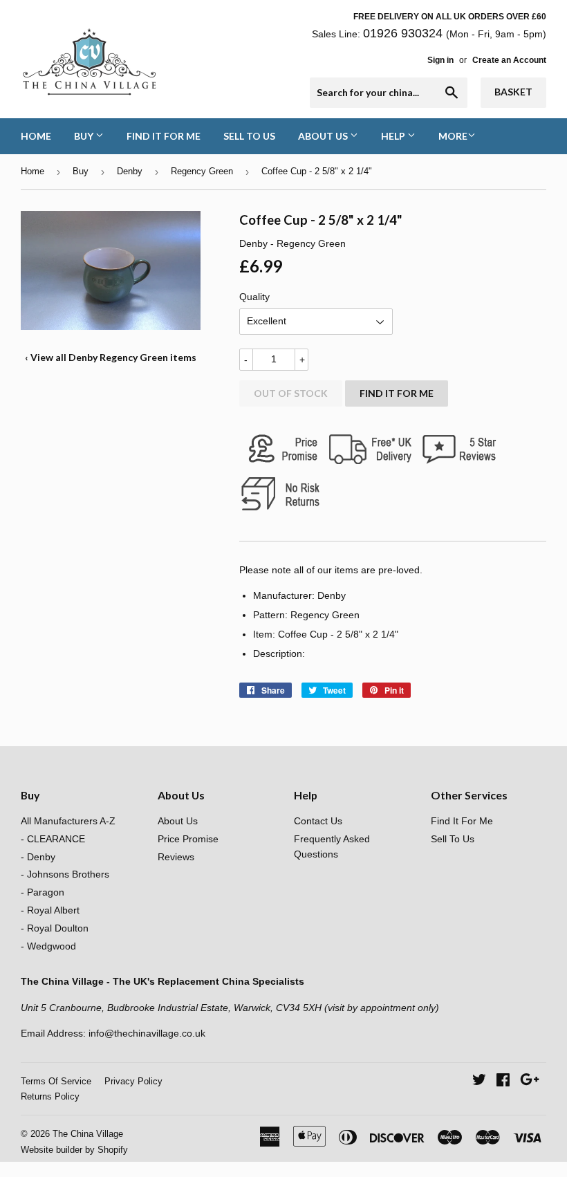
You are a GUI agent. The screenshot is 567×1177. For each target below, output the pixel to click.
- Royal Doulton (55, 928)
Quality (254, 296)
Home (36, 136)
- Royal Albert (50, 910)
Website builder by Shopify (74, 1149)
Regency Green (202, 171)
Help (394, 136)
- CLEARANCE (53, 838)
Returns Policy (50, 1096)
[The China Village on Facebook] (503, 1081)
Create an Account (509, 60)
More (452, 136)
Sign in (440, 60)
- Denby (38, 856)
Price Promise (188, 838)
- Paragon (42, 892)
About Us (324, 136)
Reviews (176, 856)
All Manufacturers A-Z (68, 820)
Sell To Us (249, 136)
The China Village (88, 1134)
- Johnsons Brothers (65, 874)
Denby (129, 171)
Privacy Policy (133, 1081)
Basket (513, 92)
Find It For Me (164, 136)
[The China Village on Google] (529, 1081)
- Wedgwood (48, 946)
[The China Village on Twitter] (479, 1081)
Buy (84, 136)
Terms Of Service (56, 1081)
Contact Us (318, 820)
